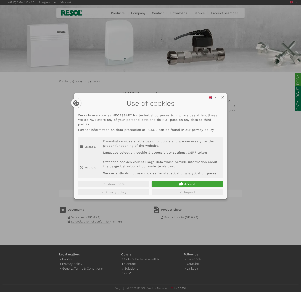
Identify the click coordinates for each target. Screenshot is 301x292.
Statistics (90, 167)
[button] (222, 97)
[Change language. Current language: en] (213, 97)
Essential (90, 146)
